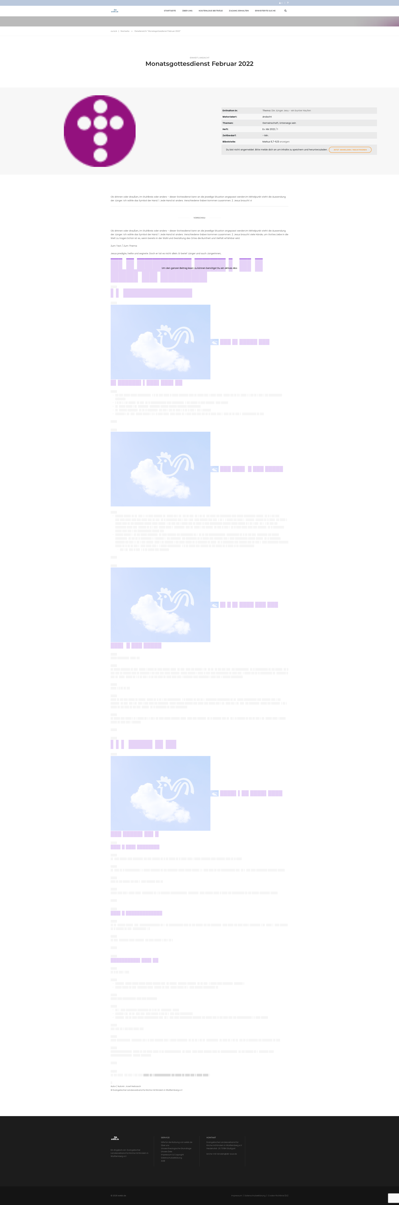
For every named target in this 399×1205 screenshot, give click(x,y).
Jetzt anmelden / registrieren (350, 150)
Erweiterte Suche (265, 10)
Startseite (170, 10)
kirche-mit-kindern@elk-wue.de (222, 1154)
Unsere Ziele (166, 1151)
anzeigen (285, 141)
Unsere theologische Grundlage (176, 1148)
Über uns (187, 10)
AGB (163, 1161)
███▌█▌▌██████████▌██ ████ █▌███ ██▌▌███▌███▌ (176, 1075)
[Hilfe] (287, 3)
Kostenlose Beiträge (211, 10)
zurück (114, 31)
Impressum (236, 1195)
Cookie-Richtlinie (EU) (278, 1195)
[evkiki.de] (115, 11)
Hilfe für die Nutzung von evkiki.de (176, 1142)
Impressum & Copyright (172, 1154)
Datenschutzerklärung (171, 1157)
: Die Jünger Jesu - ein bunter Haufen (286, 110)
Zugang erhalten (239, 10)
